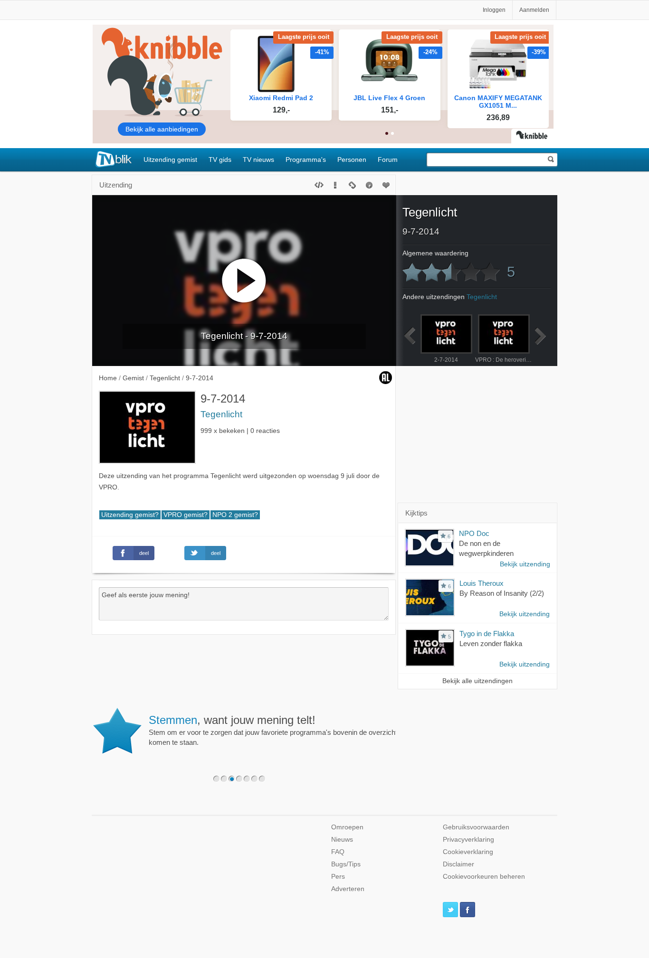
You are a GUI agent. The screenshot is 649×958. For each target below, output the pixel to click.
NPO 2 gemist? (235, 514)
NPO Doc (474, 533)
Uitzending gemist (170, 159)
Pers (338, 876)
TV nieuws (258, 159)
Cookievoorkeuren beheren (484, 876)
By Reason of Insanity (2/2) (501, 593)
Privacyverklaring (468, 839)
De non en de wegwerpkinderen (486, 548)
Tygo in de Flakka (486, 633)
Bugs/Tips (346, 864)
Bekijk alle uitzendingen (477, 681)
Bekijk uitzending (525, 564)
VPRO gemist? (185, 514)
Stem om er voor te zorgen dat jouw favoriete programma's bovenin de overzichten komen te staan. (269, 730)
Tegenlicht (221, 414)
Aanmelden (534, 10)
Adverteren (347, 888)
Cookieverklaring (468, 851)
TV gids (220, 159)
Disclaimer (458, 864)
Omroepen (347, 827)
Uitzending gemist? (130, 514)
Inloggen (494, 10)
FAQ (337, 851)
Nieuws (342, 839)
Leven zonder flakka (490, 643)
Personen (351, 159)
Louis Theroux (481, 583)
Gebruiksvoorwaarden (476, 827)
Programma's (306, 159)
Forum (388, 159)
